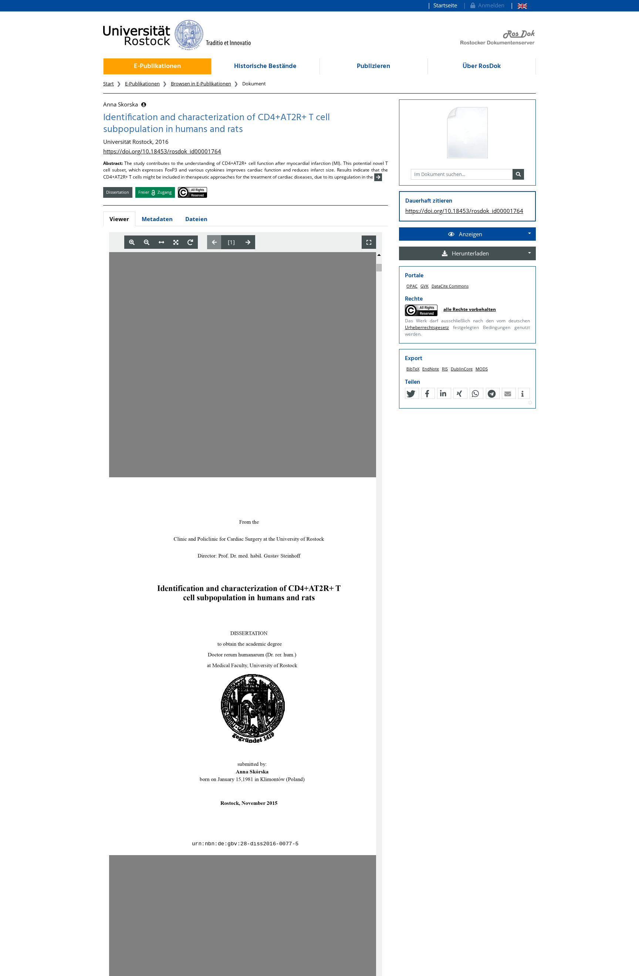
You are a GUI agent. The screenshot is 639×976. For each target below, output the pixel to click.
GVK (424, 286)
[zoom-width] (161, 242)
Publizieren (373, 66)
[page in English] (518, 5)
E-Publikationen (157, 66)
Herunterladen (469, 253)
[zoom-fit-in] (176, 242)
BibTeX (412, 369)
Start (108, 83)
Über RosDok (482, 66)
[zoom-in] (131, 242)
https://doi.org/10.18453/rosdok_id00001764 (162, 151)
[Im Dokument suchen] (518, 174)
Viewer (119, 219)
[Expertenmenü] (530, 403)
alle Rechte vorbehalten (469, 309)
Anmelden (489, 5)
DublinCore (462, 369)
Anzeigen (469, 234)
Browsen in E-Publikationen (201, 83)
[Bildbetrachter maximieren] (369, 242)
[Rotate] (190, 242)
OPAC (411, 286)
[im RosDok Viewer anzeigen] (467, 133)
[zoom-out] (146, 242)
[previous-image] (214, 242)
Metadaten (157, 219)
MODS (482, 369)
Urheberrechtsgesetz (427, 327)
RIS (445, 369)
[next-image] (248, 242)
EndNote (430, 369)
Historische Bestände (265, 66)
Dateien (196, 219)
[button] (410, 393)
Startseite (445, 5)
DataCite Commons (450, 286)
